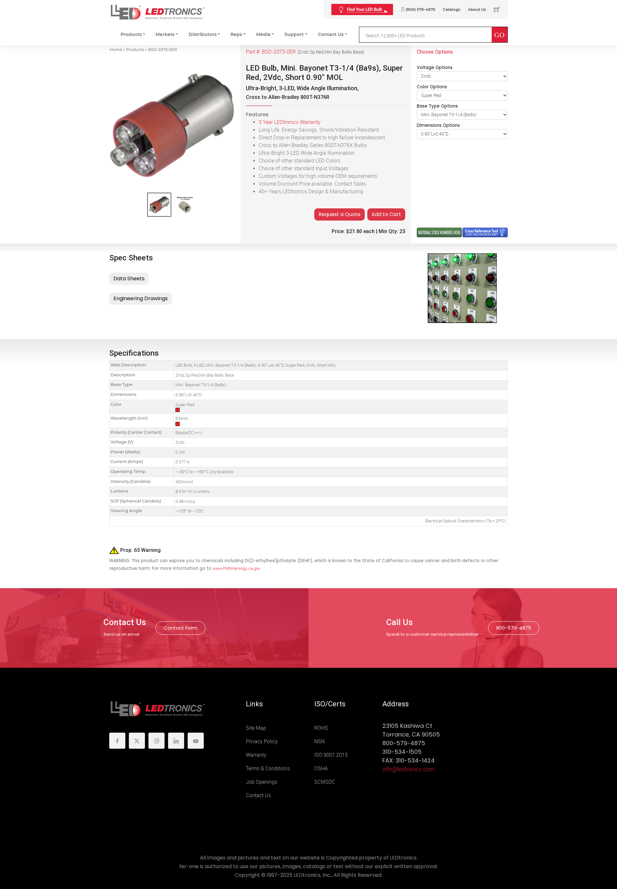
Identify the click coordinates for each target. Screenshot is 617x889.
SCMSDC (324, 782)
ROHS (321, 728)
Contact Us (258, 795)
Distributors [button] (203, 34)
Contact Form (180, 627)
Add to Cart (386, 214)
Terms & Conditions (268, 768)
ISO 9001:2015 (331, 755)
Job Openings (261, 782)
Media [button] (263, 34)
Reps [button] (236, 34)
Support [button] (294, 34)
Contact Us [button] (331, 34)
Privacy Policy (262, 741)
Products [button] (131, 34)
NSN (319, 741)
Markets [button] (165, 34)
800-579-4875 (513, 627)
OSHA (321, 768)
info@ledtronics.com (408, 769)
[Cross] (362, 9)
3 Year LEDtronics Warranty (289, 122)
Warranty (256, 755)
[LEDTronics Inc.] (157, 12)
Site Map (256, 728)
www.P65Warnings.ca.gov (236, 568)
